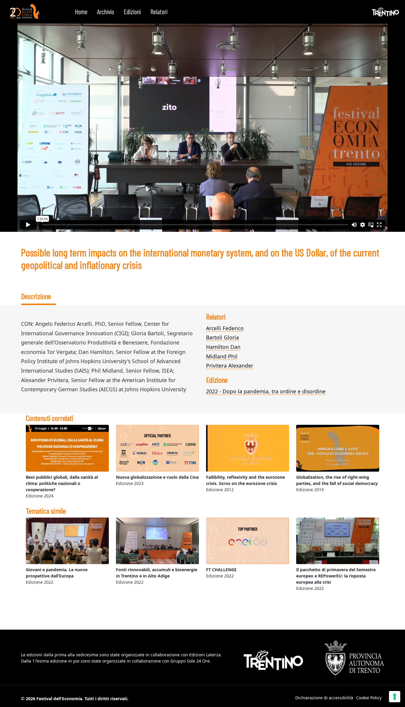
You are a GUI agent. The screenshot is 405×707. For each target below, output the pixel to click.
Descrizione (36, 296)
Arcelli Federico (225, 328)
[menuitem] (81, 12)
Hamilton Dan (223, 346)
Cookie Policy (369, 697)
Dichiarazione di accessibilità (324, 697)
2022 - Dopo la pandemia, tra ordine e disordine (266, 391)
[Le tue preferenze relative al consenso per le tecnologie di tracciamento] (394, 696)
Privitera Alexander (229, 365)
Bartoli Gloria (222, 337)
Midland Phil (221, 356)
